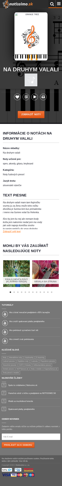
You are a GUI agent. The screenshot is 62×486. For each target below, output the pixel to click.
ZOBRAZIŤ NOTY (31, 114)
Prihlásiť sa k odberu (18, 445)
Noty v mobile (36, 369)
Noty (4, 357)
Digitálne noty (23, 361)
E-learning (40, 357)
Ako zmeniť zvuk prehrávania (21, 339)
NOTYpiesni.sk (22, 369)
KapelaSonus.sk (50, 369)
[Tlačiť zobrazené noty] (43, 97)
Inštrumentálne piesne (42, 365)
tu (27, 461)
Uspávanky (29, 357)
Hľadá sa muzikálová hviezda (20, 401)
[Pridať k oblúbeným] (17, 98)
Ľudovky (34, 361)
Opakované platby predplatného (21, 409)
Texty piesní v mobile (11, 373)
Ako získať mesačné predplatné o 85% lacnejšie (29, 312)
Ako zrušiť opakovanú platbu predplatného (26, 321)
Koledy (28, 365)
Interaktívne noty (15, 357)
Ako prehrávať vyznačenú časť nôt (23, 330)
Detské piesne (8, 369)
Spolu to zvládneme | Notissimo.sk (22, 385)
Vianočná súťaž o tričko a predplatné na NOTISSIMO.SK (32, 393)
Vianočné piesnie (9, 365)
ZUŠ (21, 365)
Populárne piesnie (48, 361)
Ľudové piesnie (9, 361)
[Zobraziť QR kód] (26, 98)
